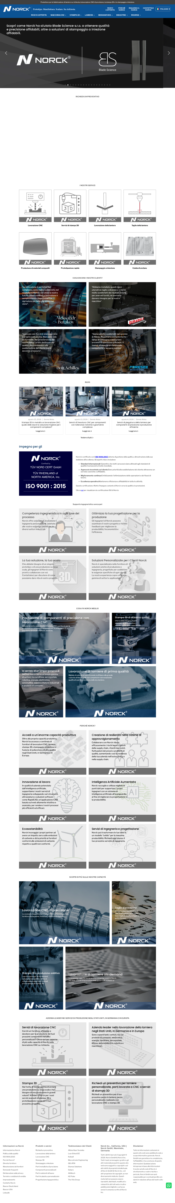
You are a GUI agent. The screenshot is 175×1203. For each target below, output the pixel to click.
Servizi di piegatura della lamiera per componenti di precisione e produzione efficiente (134, 424)
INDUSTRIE (121, 15)
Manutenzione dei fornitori (13, 1167)
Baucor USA (7, 1189)
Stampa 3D (40, 1160)
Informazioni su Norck (11, 1150)
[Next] (168, 53)
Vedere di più (86, 438)
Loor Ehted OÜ (74, 1153)
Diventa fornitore (9, 1163)
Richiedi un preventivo (44, 1150)
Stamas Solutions (75, 1167)
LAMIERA (89, 15)
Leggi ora (40, 431)
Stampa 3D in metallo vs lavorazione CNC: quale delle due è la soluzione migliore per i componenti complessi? (41, 424)
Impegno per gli (30, 447)
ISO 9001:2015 (9, 1157)
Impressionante (9, 1180)
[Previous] (6, 53)
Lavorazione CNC (42, 1157)
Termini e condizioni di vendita (14, 1176)
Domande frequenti (10, 1170)
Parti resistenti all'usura (45, 1173)
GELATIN (71, 1163)
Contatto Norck (9, 1183)
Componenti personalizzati (46, 1170)
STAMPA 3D (75, 15)
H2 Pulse (71, 1176)
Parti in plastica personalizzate (47, 1176)
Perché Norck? (9, 1160)
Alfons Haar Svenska (76, 1150)
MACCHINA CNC (58, 15)
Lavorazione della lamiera (45, 1153)
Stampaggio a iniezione (45, 1163)
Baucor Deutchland (10, 1186)
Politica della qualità (10, 1153)
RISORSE (135, 15)
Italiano (164, 9)
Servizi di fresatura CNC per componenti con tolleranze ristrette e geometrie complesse (87, 424)
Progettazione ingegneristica (47, 1180)
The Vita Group (74, 1180)
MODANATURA (104, 15)
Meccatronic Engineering (78, 1160)
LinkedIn (6, 1193)
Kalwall (71, 1157)
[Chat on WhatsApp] (169, 1186)
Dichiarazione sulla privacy (13, 1173)
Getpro (71, 1170)
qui (82, 490)
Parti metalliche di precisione (47, 1167)
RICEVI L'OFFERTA (39, 15)
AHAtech (71, 1173)
